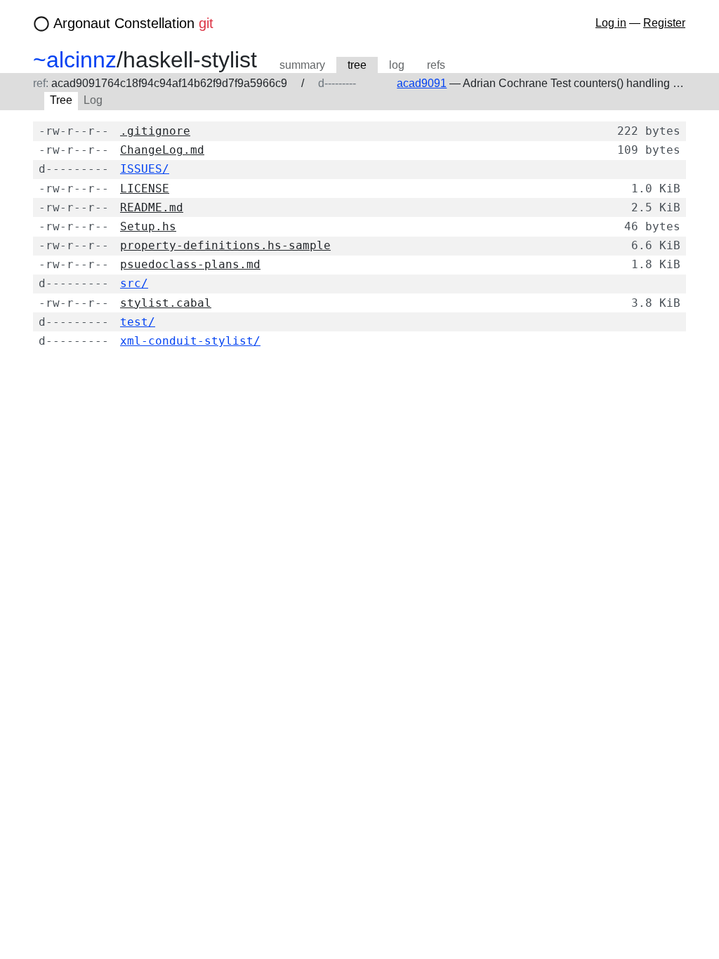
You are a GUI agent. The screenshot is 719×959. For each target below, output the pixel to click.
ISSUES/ (144, 169)
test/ (137, 322)
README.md (151, 207)
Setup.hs (148, 226)
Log (93, 100)
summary (302, 65)
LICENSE (144, 188)
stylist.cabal (165, 303)
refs (436, 65)
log (396, 65)
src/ (134, 283)
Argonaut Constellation (133, 23)
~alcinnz (75, 59)
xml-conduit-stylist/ (190, 341)
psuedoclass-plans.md (190, 264)
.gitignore (155, 131)
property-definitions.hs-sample (225, 245)
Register (664, 23)
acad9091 (422, 83)
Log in (610, 23)
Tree (61, 100)
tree (357, 65)
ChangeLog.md (162, 150)
